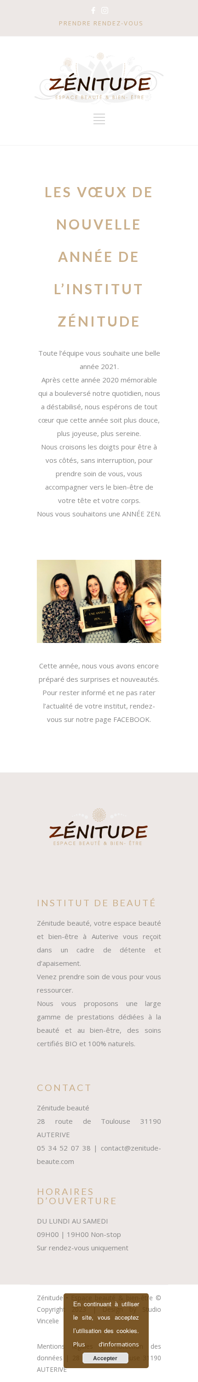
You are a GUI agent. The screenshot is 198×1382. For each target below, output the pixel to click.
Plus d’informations (106, 1344)
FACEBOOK (131, 719)
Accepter (105, 1358)
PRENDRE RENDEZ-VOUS (101, 23)
